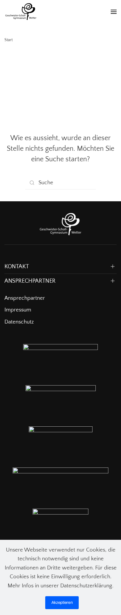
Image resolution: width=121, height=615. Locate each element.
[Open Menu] (114, 12)
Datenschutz (19, 322)
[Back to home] (20, 12)
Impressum (17, 310)
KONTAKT (16, 266)
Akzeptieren (62, 602)
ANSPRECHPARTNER (30, 281)
